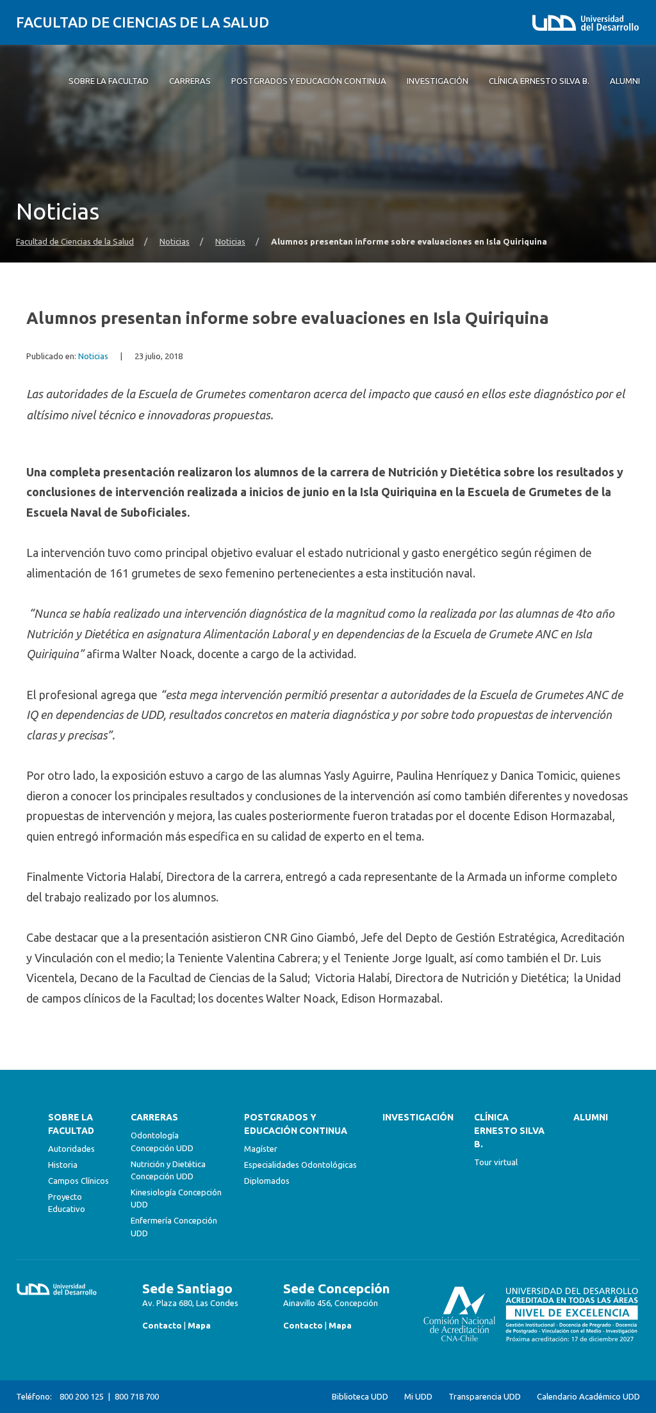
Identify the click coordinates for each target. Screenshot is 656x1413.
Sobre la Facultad (71, 1124)
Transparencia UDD (484, 1396)
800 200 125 (82, 1396)
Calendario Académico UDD (588, 1396)
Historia (63, 1164)
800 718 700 (137, 1396)
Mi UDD (418, 1396)
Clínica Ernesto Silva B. (509, 1130)
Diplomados (267, 1180)
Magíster (260, 1148)
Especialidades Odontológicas (300, 1164)
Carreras (154, 1117)
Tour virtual (496, 1162)
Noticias (175, 241)
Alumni (590, 1117)
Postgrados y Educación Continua (295, 1124)
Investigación (418, 1117)
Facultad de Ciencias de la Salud (142, 22)
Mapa (199, 1325)
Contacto (162, 1325)
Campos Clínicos (78, 1180)
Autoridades (71, 1148)
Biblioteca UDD (360, 1396)
